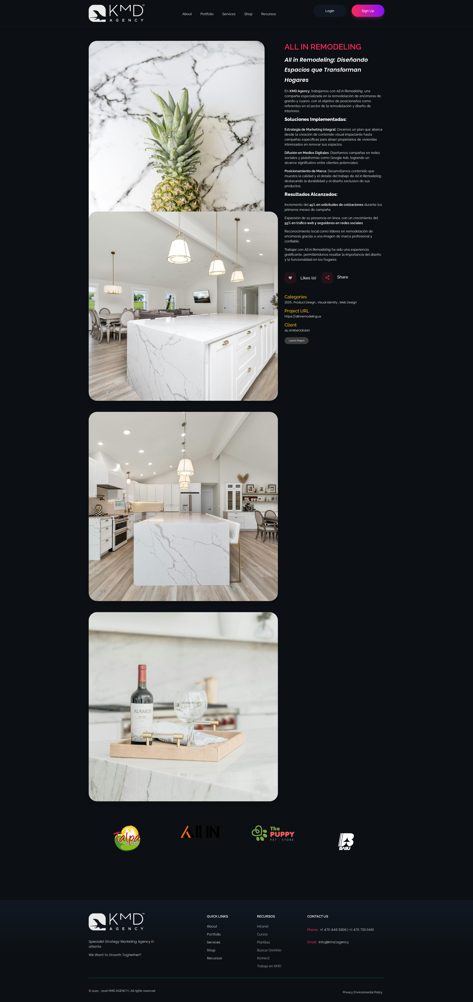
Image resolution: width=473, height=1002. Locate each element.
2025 (288, 302)
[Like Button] (290, 277)
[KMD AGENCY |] (117, 13)
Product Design (305, 302)
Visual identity (328, 302)
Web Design (348, 302)
